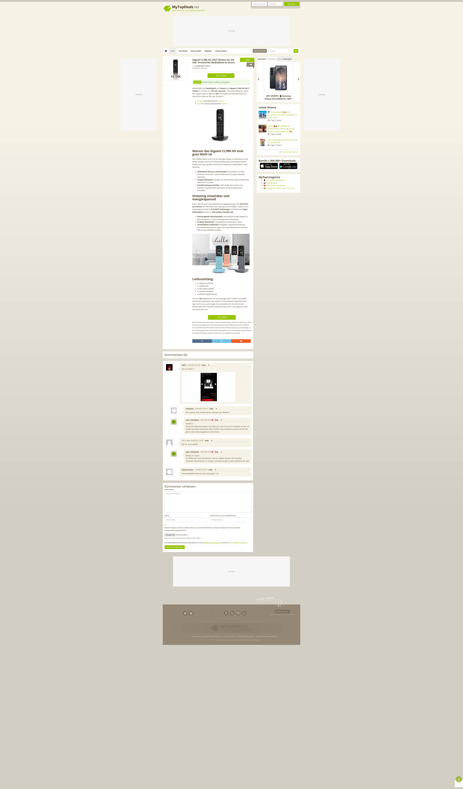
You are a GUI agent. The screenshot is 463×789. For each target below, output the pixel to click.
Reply (204, 365)
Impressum (197, 636)
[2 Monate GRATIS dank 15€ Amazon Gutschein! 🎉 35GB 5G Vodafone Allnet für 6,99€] (278, 78)
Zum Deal (221, 75)
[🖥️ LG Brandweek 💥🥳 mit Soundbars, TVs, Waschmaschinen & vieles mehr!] (262, 115)
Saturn (221, 101)
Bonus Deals (196, 51)
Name (167, 515)
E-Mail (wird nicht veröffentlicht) (223, 515)
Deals (172, 51)
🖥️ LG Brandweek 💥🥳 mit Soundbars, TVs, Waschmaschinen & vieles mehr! (282, 115)
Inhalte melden (229, 636)
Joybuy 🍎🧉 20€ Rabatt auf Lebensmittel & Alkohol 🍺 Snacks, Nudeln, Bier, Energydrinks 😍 (281, 129)
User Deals (183, 51)
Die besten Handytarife (275, 180)
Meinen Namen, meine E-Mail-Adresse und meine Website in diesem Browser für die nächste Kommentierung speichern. (202, 529)
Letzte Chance (221, 51)
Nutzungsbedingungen (237, 542)
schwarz (200, 101)
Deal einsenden (259, 51)
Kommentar (169, 489)
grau (199, 103)
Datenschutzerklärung (212, 542)
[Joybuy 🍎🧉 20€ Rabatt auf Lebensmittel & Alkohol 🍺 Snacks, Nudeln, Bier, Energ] (262, 129)
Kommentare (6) (176, 354)
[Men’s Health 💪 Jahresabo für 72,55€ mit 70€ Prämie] (262, 142)
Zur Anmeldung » (282, 611)
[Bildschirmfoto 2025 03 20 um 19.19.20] (175, 69)
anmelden (291, 4)
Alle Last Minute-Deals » (288, 152)
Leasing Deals (271, 183)
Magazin (208, 51)
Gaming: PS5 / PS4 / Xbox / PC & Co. (280, 188)
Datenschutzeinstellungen (266, 636)
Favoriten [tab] (267, 59)
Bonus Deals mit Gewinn (276, 185)
